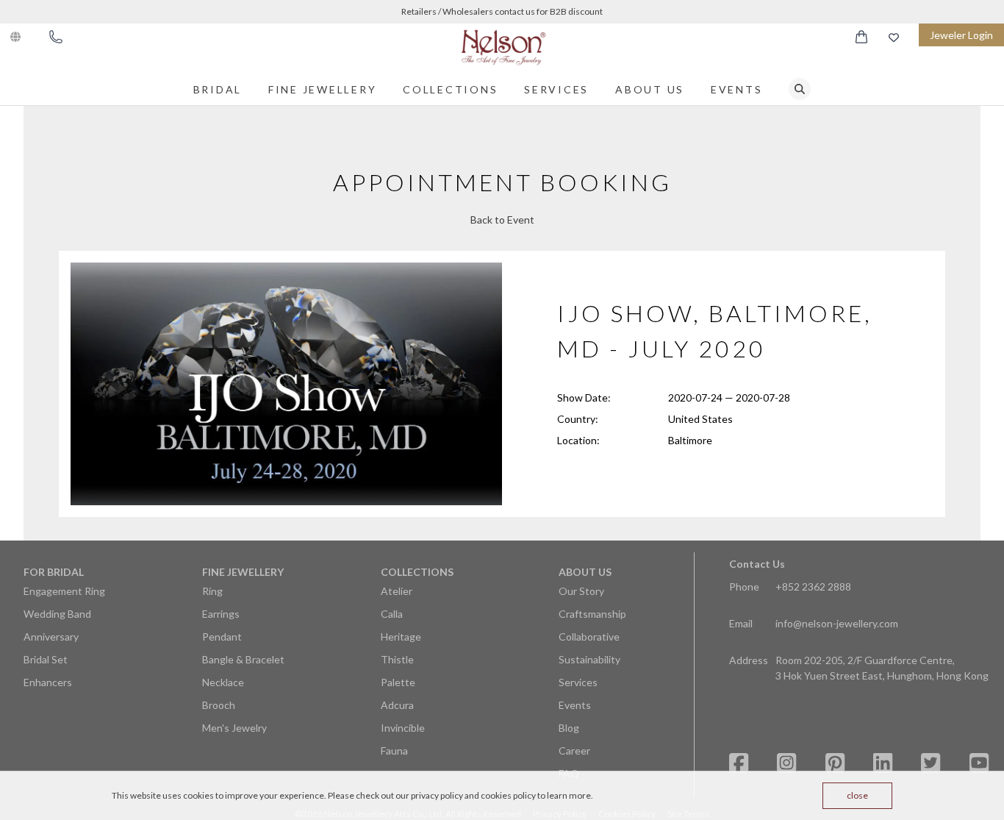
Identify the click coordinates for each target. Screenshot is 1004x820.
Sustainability (589, 659)
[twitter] (930, 763)
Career (574, 750)
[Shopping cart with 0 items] (861, 37)
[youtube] (979, 763)
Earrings (221, 613)
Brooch (218, 705)
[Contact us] (56, 37)
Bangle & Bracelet (243, 659)
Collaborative (589, 636)
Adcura (397, 705)
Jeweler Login (961, 35)
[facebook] (738, 763)
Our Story (581, 591)
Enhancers (48, 682)
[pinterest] (835, 763)
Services (556, 89)
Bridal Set (46, 659)
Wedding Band (57, 613)
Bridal (217, 89)
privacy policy (437, 795)
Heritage (401, 636)
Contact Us (757, 563)
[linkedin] (882, 763)
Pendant (222, 636)
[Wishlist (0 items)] (894, 37)
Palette (398, 682)
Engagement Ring (64, 591)
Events (736, 89)
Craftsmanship (592, 613)
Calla (392, 613)
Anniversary (51, 636)
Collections (450, 89)
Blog (569, 727)
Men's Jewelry (234, 727)
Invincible (403, 727)
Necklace (223, 682)
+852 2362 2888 (813, 586)
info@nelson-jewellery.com (836, 623)
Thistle (397, 659)
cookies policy (508, 795)
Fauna (394, 750)
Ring (212, 591)
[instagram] (786, 763)
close (857, 795)
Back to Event (502, 219)
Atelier (396, 591)
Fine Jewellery (322, 89)
